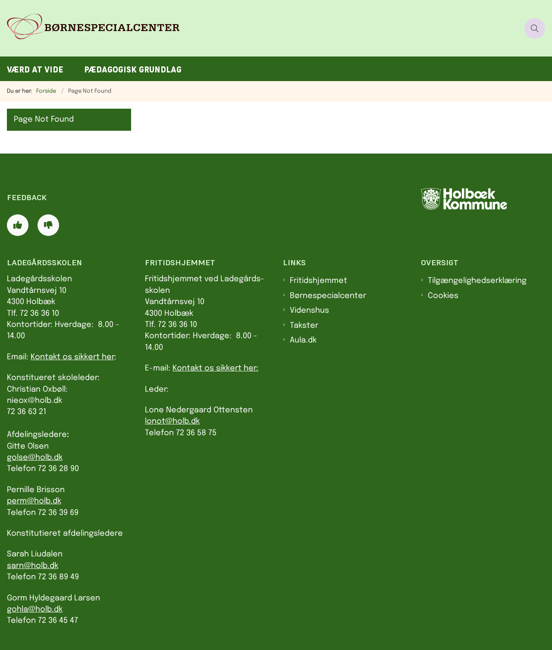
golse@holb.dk (35, 458)
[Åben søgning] (534, 28)
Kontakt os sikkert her (72, 357)
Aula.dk (303, 340)
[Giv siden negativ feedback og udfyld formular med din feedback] (48, 225)
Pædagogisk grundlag (133, 70)
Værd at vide (35, 70)
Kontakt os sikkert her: (215, 368)
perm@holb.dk (34, 501)
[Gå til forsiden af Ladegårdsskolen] (259, 28)
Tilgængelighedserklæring (477, 281)
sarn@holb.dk (32, 566)
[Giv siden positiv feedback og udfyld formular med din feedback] (17, 225)
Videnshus (309, 310)
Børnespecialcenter (328, 296)
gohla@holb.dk (35, 609)
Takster (304, 326)
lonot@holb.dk (172, 421)
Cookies (443, 296)
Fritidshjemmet (318, 281)
